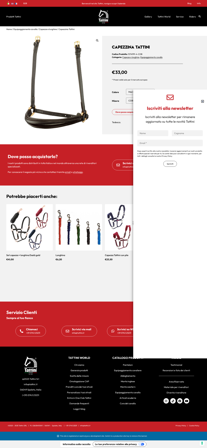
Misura (115, 101)
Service (180, 16)
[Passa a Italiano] (8, 3)
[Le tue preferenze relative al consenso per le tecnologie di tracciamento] (202, 443)
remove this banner (139, 436)
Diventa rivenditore (176, 392)
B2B (25, 3)
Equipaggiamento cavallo (25, 29)
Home (9, 29)
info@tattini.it (30, 384)
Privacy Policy (181, 426)
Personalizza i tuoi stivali (79, 392)
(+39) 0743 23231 (30, 395)
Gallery (148, 16)
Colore (115, 92)
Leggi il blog (79, 408)
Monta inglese (128, 381)
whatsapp (78, 172)
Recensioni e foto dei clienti (176, 370)
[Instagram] (166, 401)
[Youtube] (186, 401)
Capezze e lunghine (48, 29)
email (68, 172)
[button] (97, 40)
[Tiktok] (173, 401)
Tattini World (164, 16)
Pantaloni (128, 364)
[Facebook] (179, 401)
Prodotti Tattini (13, 16)
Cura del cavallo (128, 403)
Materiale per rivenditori (176, 387)
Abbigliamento (127, 375)
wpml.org (83, 436)
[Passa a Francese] (16, 3)
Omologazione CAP (79, 381)
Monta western (127, 386)
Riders (192, 16)
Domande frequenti (79, 403)
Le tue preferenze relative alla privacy (116, 444)
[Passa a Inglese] (12, 3)
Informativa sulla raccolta (76, 444)
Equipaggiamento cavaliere (128, 370)
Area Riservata (176, 381)
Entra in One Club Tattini (79, 398)
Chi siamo (79, 364)
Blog (189, 3)
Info (199, 3)
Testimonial (176, 364)
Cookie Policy (194, 426)
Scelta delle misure (79, 375)
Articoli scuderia (128, 398)
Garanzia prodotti (79, 370)
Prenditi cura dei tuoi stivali (79, 386)
